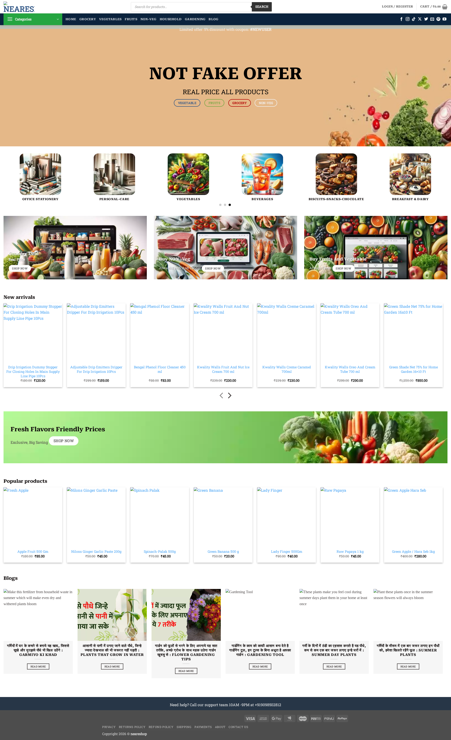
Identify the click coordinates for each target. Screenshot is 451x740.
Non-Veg (148, 19)
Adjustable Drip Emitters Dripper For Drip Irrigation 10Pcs (96, 369)
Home (71, 19)
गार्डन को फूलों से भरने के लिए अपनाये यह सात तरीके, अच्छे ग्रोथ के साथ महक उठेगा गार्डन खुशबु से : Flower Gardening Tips (186, 652)
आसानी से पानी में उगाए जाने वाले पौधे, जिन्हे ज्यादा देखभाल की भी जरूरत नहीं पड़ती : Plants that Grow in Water (112, 650)
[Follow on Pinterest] (438, 19)
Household (171, 19)
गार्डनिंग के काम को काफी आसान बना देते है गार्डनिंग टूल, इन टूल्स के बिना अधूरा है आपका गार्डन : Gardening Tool (260, 650)
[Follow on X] (420, 19)
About (220, 727)
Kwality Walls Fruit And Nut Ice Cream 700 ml (223, 369)
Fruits (131, 19)
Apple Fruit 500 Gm (32, 551)
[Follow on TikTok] (414, 19)
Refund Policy (161, 727)
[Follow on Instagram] (407, 19)
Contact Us (238, 727)
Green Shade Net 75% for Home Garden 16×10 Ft (413, 369)
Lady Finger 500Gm (286, 551)
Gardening (195, 19)
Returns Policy (132, 727)
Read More (38, 666)
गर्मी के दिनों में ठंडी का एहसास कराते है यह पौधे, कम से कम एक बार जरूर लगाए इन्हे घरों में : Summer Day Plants (334, 650)
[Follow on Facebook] (401, 19)
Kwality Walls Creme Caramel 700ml (286, 369)
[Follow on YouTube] (444, 19)
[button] (397, 6)
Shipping (184, 727)
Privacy (109, 727)
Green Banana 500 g (223, 551)
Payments (203, 727)
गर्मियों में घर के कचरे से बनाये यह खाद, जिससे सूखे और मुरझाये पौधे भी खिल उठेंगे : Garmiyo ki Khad (38, 650)
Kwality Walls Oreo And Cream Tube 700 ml (350, 369)
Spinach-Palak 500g (160, 551)
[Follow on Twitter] (426, 19)
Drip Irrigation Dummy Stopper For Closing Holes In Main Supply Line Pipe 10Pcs (33, 371)
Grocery (87, 19)
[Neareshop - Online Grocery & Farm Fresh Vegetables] (19, 6)
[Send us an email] (432, 19)
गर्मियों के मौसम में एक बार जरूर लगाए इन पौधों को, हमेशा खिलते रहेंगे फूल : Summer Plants (408, 650)
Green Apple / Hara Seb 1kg (413, 551)
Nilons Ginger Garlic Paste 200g (96, 551)
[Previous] (18, 157)
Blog (213, 19)
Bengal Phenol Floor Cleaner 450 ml (160, 369)
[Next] (432, 157)
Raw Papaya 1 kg (350, 551)
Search (261, 6)
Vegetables (110, 19)
